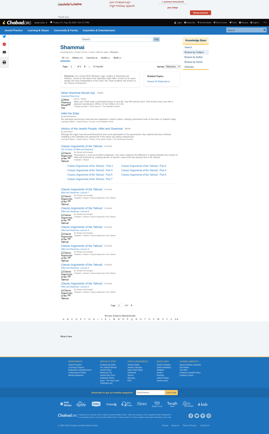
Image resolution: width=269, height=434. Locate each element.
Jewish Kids (203, 404)
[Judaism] (16, 22)
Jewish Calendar (135, 367)
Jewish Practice (14, 30)
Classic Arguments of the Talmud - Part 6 (143, 174)
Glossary (131, 378)
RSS (129, 381)
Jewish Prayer (163, 378)
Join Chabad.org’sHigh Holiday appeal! (122, 4)
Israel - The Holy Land (109, 381)
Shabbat (160, 370)
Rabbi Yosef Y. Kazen (115, 417)
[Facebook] (190, 415)
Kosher (160, 373)
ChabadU (77, 160)
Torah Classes (95, 106)
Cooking (157, 404)
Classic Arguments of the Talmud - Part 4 (143, 170)
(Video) (100, 93)
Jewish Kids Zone (107, 375)
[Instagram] (208, 415)
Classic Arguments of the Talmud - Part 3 (89, 170)
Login (179, 22)
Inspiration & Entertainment (99, 30)
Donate (245, 22)
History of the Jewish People (100, 139)
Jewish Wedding (164, 367)
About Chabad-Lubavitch (190, 365)
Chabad (105, 415)
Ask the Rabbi (205, 22)
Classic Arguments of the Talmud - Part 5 (89, 174)
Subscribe (132, 373)
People (92, 52)
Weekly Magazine (76, 375)
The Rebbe (184, 367)
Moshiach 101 (106, 373)
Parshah (160, 375)
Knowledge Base (66, 52)
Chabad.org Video (81, 106)
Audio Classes (127, 404)
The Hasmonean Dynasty (123, 139)
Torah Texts (172, 404)
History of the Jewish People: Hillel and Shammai (92, 128)
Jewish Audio (162, 381)
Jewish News (105, 370)
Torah (100, 81)
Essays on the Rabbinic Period (101, 122)
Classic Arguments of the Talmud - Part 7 (89, 179)
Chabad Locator (186, 375)
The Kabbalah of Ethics (111, 106)
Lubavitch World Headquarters (159, 415)
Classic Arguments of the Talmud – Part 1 (90, 166)
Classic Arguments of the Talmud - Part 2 (143, 166)
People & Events (81, 52)
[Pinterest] (202, 415)
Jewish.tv (96, 404)
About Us (175, 425)
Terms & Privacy (189, 425)
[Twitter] (196, 415)
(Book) (127, 129)
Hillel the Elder (70, 113)
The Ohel (183, 370)
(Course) (108, 146)
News (142, 404)
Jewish (150, 417)
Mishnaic (96, 76)
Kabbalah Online (107, 378)
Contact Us (204, 425)
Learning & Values (38, 30)
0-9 (176, 319)
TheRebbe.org (106, 383)
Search (131, 375)
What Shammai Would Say (78, 92)
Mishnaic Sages (102, 52)
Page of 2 (72, 66)
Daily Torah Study (135, 370)
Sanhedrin (101, 78)
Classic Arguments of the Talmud (81, 146)
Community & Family (66, 30)
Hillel (114, 78)
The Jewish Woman (108, 367)
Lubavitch (112, 415)
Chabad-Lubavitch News (190, 373)
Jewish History (82, 122)
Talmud (86, 160)
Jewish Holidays (164, 365)
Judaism (141, 417)
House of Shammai (77, 83)
